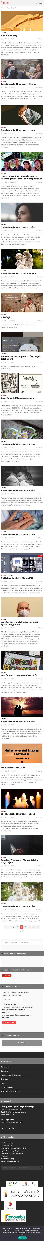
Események (4, 1079)
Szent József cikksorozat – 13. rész (18, 84)
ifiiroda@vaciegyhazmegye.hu (15, 1112)
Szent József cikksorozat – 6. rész (18, 721)
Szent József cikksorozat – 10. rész (18, 273)
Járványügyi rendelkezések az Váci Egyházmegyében (19, 623)
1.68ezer (40, 817)
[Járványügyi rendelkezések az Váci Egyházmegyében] (22, 607)
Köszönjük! (6, 317)
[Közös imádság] (22, 21)
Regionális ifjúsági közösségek (11, 1075)
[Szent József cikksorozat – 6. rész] (22, 707)
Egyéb (4, 32)
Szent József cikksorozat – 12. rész (18, 130)
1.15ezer (40, 866)
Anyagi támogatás (7, 1087)
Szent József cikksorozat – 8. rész (18, 490)
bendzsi (5, 39)
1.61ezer (40, 182)
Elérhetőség (5, 1071)
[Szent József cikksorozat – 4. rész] (22, 891)
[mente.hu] (5, 2)
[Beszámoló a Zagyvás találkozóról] (22, 660)
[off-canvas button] (40, 2)
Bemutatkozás (5, 1067)
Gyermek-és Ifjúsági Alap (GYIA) (12, 1151)
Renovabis (4, 1156)
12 (33, 927)
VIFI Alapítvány (6, 1145)
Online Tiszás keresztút (13, 767)
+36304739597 (9, 1115)
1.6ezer (41, 277)
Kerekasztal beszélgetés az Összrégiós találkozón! (21, 357)
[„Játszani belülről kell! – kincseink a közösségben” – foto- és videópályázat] (22, 161)
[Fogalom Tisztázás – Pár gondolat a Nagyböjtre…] (22, 845)
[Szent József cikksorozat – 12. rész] (22, 115)
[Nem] (41, 1233)
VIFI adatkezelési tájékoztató (10, 1091)
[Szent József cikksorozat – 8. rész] (22, 476)
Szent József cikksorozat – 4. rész (18, 906)
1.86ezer (40, 230)
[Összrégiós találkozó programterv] (22, 383)
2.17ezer (40, 320)
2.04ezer (40, 725)
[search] (35, 2)
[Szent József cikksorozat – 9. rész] (22, 429)
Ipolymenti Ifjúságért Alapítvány (12, 1153)
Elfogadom (22, 1238)
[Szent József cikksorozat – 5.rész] (22, 799)
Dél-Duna (5, 575)
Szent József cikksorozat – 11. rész (18, 227)
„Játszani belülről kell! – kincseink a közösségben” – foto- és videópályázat (21, 177)
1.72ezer (40, 447)
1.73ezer (40, 133)
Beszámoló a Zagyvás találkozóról (19, 675)
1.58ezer (40, 494)
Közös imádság (9, 35)
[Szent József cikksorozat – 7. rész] (22, 519)
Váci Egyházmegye (7, 1143)
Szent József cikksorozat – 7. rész (18, 534)
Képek (3, 1083)
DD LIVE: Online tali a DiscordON (17, 578)
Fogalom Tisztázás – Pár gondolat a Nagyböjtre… (19, 861)
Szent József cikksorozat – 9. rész (18, 444)
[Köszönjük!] (22, 302)
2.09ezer (40, 538)
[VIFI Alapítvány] (22, 1043)
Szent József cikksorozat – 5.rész (18, 813)
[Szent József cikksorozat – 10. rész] (22, 259)
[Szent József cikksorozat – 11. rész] (22, 212)
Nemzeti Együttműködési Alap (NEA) (13, 1148)
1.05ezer (40, 678)
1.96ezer (40, 39)
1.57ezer (40, 87)
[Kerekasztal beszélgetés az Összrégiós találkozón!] (22, 342)
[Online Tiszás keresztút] (22, 753)
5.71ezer (40, 628)
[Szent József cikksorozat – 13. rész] (22, 69)
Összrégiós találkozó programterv (19, 398)
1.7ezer (41, 362)
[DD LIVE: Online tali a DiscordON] (22, 563)
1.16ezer (40, 771)
